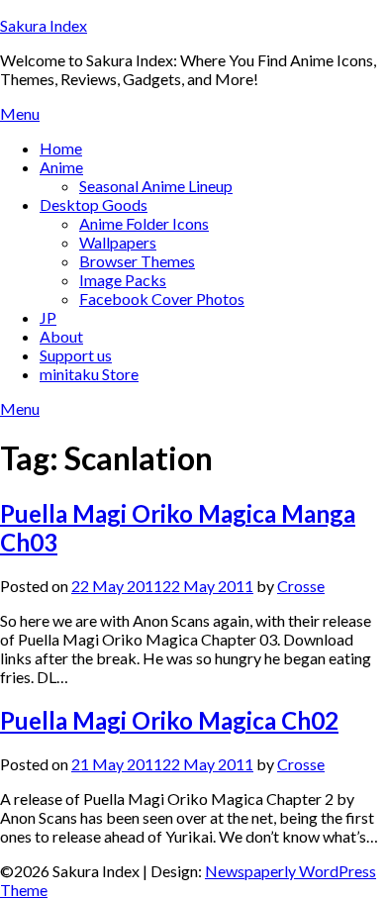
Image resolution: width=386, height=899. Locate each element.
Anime (61, 166)
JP (48, 317)
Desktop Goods (93, 204)
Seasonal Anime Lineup (156, 185)
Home (61, 148)
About (61, 336)
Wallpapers (117, 242)
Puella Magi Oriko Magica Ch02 (169, 720)
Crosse (301, 585)
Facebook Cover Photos (161, 298)
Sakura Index (43, 25)
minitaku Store (89, 373)
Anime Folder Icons (144, 223)
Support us (76, 355)
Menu (20, 113)
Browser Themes (137, 260)
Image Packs (122, 279)
